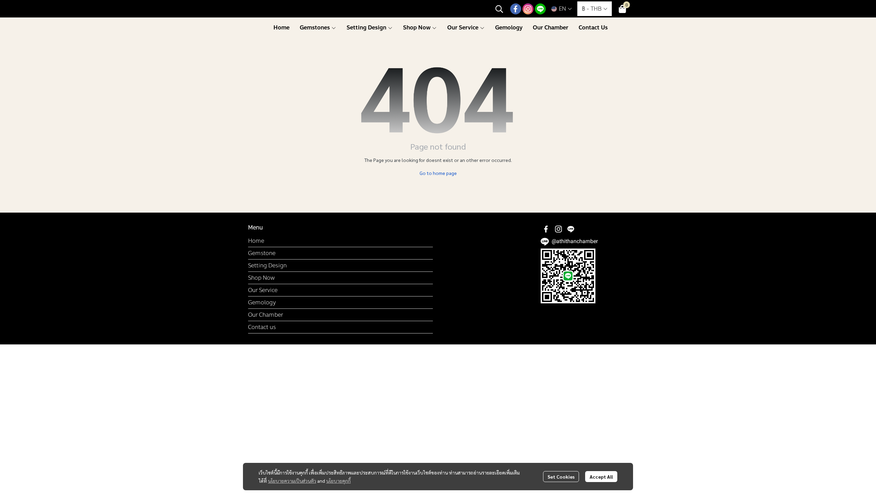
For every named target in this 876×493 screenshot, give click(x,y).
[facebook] (515, 8)
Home (256, 241)
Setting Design (267, 265)
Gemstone (261, 253)
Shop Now (261, 278)
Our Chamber (265, 315)
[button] (499, 9)
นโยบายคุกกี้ (338, 481)
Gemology (262, 302)
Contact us (262, 327)
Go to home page (438, 173)
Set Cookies (561, 476)
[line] (540, 8)
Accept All (601, 476)
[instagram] (528, 8)
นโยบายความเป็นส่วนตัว (292, 481)
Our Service (263, 290)
